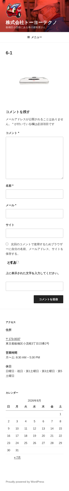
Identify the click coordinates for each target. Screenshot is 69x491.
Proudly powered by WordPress (25, 481)
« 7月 (17, 457)
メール (11, 205)
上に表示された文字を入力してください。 (33, 273)
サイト (10, 224)
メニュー (36, 37)
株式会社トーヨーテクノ (31, 22)
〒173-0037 (13, 339)
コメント (12, 132)
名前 (9, 185)
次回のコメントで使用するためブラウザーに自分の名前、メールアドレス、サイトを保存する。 (34, 249)
